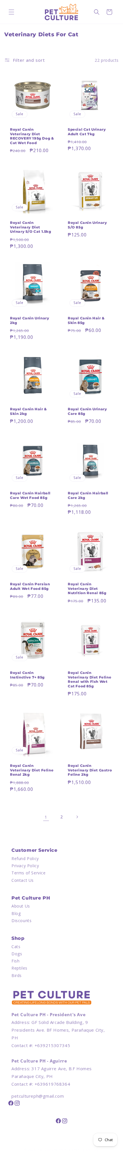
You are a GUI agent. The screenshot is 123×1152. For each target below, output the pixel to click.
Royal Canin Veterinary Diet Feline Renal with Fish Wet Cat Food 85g (89, 679)
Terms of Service (28, 873)
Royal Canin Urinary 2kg (29, 320)
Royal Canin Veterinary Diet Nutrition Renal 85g (87, 588)
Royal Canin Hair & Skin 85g (86, 320)
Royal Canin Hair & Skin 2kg (28, 411)
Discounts (21, 920)
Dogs (16, 953)
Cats (15, 946)
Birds (16, 975)
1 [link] (46, 817)
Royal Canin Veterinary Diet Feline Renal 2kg (31, 770)
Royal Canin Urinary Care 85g (87, 411)
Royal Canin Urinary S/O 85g (87, 224)
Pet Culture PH (50, 1149)
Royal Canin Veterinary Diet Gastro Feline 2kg (90, 770)
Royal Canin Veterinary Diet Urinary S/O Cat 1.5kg (30, 227)
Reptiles (19, 968)
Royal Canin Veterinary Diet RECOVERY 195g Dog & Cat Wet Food (32, 136)
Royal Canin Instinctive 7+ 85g (27, 674)
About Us (20, 906)
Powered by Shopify (81, 1149)
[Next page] (77, 817)
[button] (11, 12)
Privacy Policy (25, 865)
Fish (15, 961)
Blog (16, 913)
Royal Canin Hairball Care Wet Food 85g (30, 495)
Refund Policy (25, 858)
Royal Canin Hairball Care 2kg (88, 495)
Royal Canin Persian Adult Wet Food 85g (30, 586)
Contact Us (22, 880)
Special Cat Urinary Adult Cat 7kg (87, 131)
